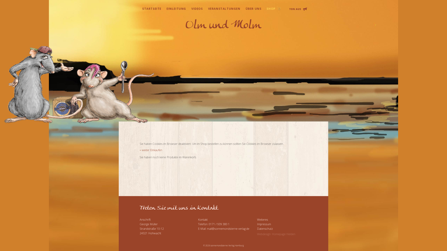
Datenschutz (265, 229)
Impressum (264, 224)
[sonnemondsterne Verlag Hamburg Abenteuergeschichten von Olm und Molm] (224, 24)
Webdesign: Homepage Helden (276, 234)
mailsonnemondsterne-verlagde (228, 229)
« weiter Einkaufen (151, 150)
